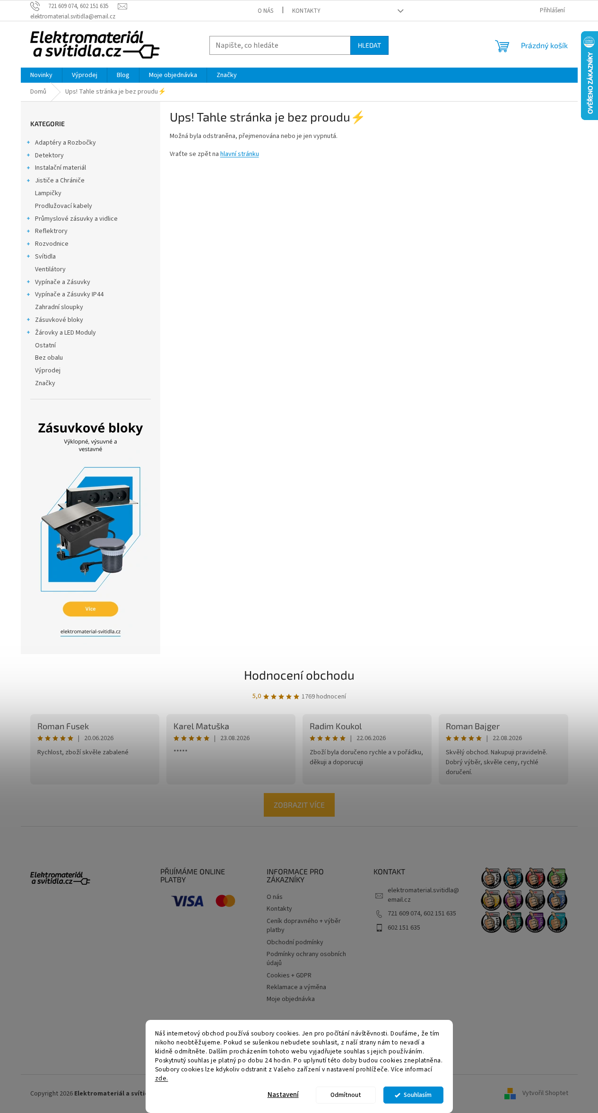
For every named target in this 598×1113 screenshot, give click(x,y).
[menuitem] (41, 75)
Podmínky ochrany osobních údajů (306, 958)
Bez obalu (49, 357)
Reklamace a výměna (296, 987)
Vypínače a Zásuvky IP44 (69, 294)
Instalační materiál (60, 168)
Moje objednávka (291, 999)
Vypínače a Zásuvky (62, 282)
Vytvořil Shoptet (545, 1093)
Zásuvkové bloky (59, 320)
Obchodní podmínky (295, 942)
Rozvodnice (52, 244)
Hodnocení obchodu (299, 674)
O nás (265, 11)
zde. (161, 1077)
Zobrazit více (299, 804)
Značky (45, 383)
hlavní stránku (239, 154)
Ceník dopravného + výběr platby (304, 925)
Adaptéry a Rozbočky (65, 142)
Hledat (369, 45)
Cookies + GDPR (289, 975)
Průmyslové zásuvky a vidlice (76, 219)
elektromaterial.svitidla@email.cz (423, 895)
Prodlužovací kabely (63, 206)
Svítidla (45, 256)
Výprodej (48, 370)
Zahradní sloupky (59, 307)
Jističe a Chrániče (60, 180)
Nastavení (283, 1095)
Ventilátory (50, 269)
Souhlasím (418, 1094)
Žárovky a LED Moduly (65, 332)
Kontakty (306, 11)
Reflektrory (51, 231)
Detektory (49, 155)
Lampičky (48, 193)
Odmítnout (345, 1094)
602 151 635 (404, 927)
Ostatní (45, 345)
